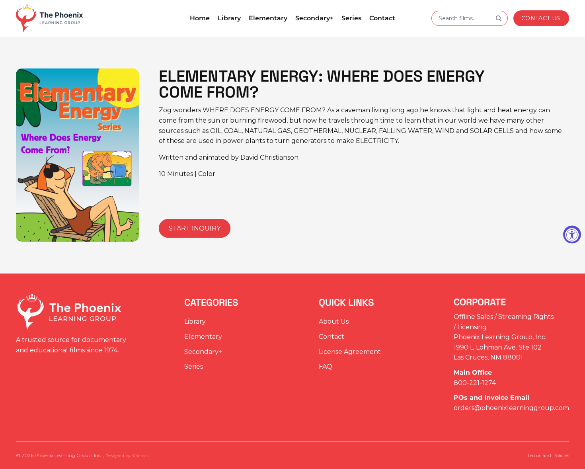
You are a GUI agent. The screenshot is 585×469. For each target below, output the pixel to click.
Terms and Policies (548, 455)
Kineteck (140, 455)
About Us (334, 322)
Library (195, 322)
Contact (331, 336)
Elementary (203, 336)
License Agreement (350, 352)
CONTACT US (540, 18)
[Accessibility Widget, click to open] (572, 235)
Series (193, 367)
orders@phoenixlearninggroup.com (511, 408)
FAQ (325, 367)
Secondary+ (203, 352)
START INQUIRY (194, 228)
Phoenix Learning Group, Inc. (69, 455)
